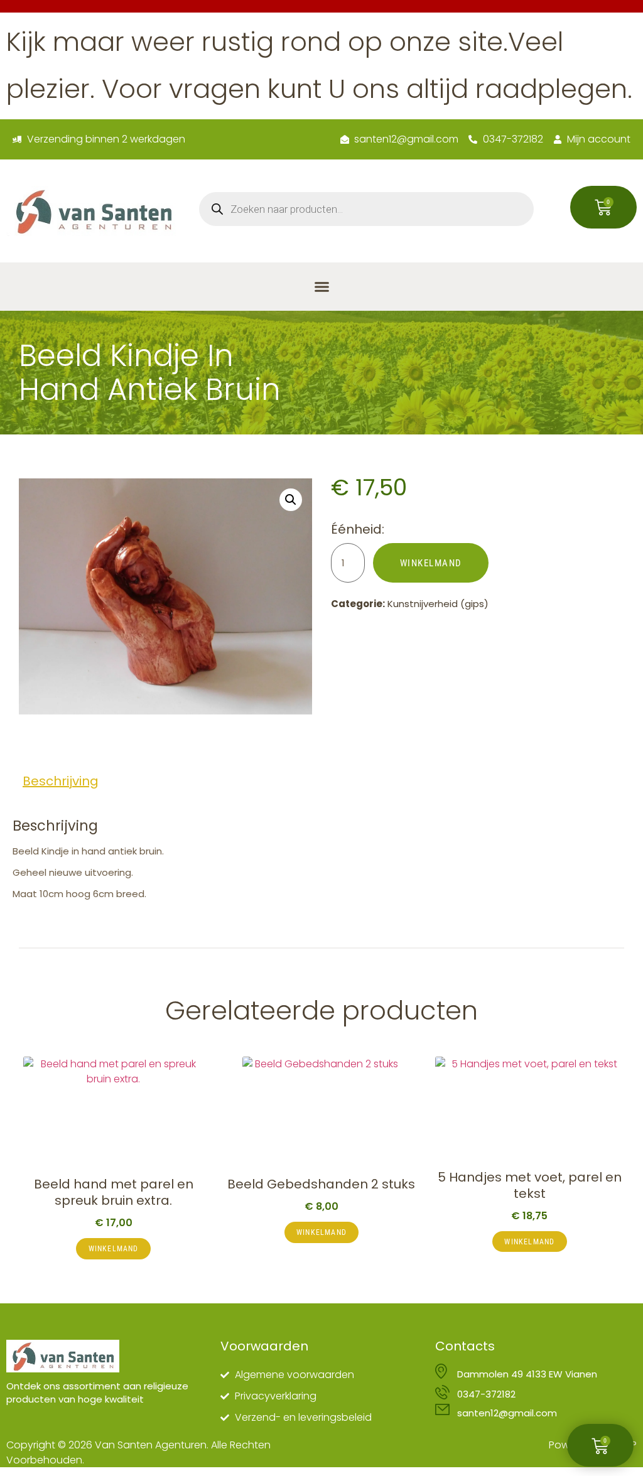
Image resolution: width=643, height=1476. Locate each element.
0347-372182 (486, 1394)
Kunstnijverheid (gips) (438, 603)
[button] (321, 287)
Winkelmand (431, 563)
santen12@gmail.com (507, 1412)
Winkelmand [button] (114, 1248)
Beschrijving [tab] (61, 781)
